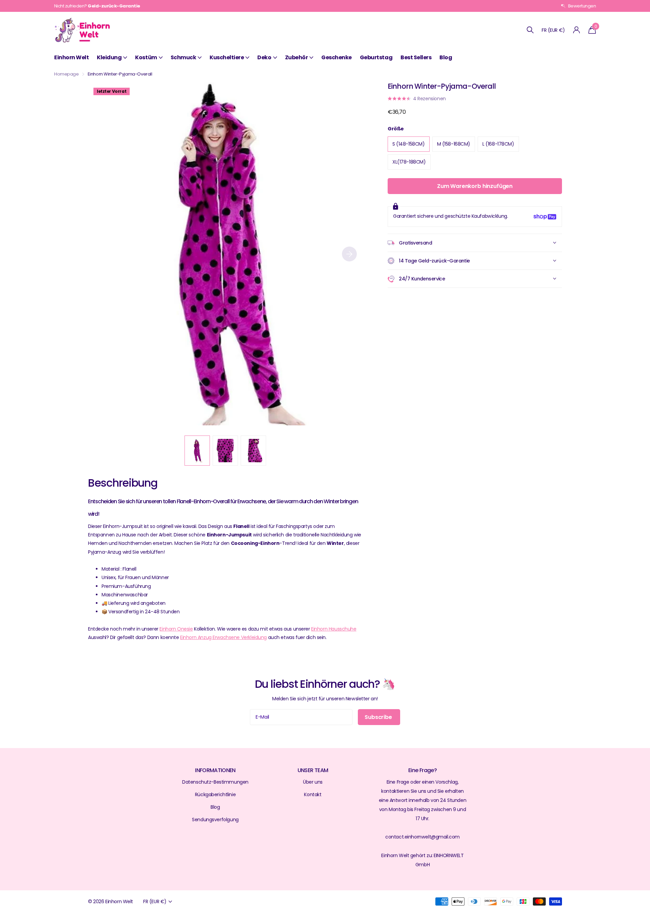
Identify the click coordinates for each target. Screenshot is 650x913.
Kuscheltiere (227, 57)
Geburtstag (376, 57)
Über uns (313, 782)
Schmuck (183, 57)
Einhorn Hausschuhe (333, 628)
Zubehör (296, 57)
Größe (396, 128)
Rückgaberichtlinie (215, 794)
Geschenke (336, 57)
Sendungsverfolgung (215, 819)
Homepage (66, 74)
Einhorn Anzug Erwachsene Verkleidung (223, 637)
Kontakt (312, 794)
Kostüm (146, 57)
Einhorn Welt (71, 57)
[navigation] (197, 451)
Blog (445, 57)
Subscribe (379, 717)
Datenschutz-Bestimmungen (215, 782)
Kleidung (109, 57)
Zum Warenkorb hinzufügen (475, 186)
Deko (264, 57)
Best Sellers (415, 57)
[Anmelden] (576, 30)
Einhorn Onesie (176, 628)
